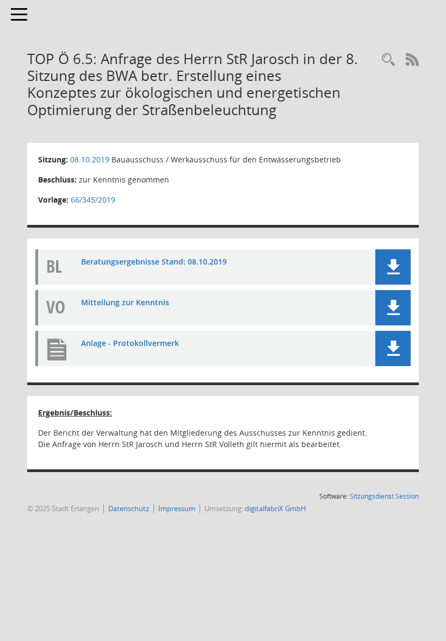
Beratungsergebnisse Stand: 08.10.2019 (154, 261)
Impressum (176, 508)
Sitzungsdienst (384, 496)
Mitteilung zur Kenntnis (125, 302)
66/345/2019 (93, 199)
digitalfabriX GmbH (275, 508)
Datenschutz (128, 508)
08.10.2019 (89, 159)
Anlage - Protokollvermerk (130, 343)
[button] (393, 267)
